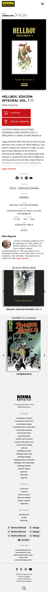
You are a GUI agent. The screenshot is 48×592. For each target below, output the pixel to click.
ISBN (24, 222)
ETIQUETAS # (24, 193)
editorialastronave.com (23, 555)
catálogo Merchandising (24, 463)
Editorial (24, 484)
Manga (36, 527)
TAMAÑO (16, 217)
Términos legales (24, 577)
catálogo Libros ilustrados (24, 460)
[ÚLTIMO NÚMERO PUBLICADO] (24, 276)
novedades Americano (24, 421)
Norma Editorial (18, 527)
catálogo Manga (24, 457)
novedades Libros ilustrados (24, 427)
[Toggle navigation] (42, 3)
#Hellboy (24, 197)
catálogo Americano (24, 454)
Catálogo (24, 413)
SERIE (24, 203)
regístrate (24, 503)
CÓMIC (4, 14)
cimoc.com (23, 557)
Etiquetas (24, 474)
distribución (24, 514)
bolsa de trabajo (24, 497)
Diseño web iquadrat (24, 581)
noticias (24, 448)
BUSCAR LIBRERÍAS (19, 121)
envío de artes (24, 494)
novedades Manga (24, 424)
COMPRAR (15, 113)
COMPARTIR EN (24, 174)
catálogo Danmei (24, 466)
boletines (24, 520)
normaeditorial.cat (23, 550)
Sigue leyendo (9, 168)
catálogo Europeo (24, 451)
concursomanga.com (22, 560)
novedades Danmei (24, 430)
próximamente (24, 436)
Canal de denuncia (24, 579)
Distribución (24, 510)
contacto (24, 491)
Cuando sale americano (24, 442)
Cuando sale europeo (24, 439)
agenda (24, 477)
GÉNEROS (24, 184)
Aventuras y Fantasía (29, 188)
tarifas (24, 517)
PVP (24, 228)
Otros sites (24, 545)
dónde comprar (24, 500)
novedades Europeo (24, 418)
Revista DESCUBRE (24, 433)
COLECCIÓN (22, 14)
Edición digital (24, 468)
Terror (12, 188)
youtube (25, 540)
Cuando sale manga (24, 445)
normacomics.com (23, 552)
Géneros (24, 472)
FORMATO (24, 208)
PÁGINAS (29, 217)
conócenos (24, 488)
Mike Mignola (10, 105)
